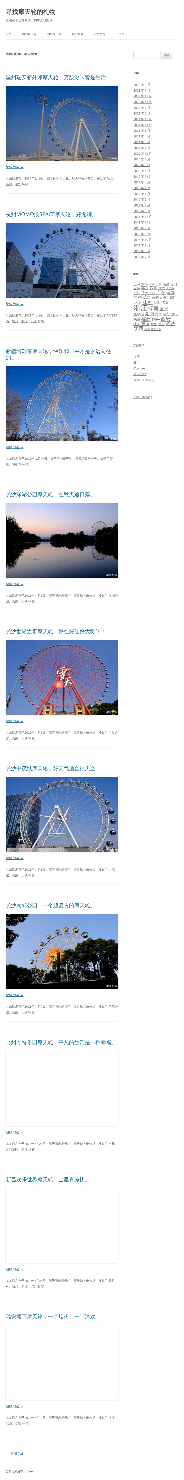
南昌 (166, 284)
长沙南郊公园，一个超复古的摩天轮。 (50, 905)
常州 (145, 292)
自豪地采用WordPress (20, 1471)
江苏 (147, 301)
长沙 (24, 601)
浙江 (110, 178)
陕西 (138, 328)
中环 (151, 284)
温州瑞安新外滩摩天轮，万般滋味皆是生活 (56, 77)
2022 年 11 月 (142, 102)
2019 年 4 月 (141, 205)
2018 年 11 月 (142, 222)
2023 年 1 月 (141, 90)
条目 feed (140, 368)
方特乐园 (12, 1149)
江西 (157, 302)
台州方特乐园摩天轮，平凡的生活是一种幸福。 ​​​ (62, 1042)
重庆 (145, 323)
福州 (136, 319)
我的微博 (99, 34)
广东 (161, 292)
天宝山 (170, 288)
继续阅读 (14, 166)
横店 (172, 297)
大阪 (161, 288)
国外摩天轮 (54, 34)
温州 (9, 184)
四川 (153, 287)
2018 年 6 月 (141, 234)
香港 (147, 329)
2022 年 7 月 (141, 107)
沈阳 (164, 302)
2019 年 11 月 (142, 176)
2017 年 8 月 (141, 251)
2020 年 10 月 (142, 153)
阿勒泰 (16, 464)
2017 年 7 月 (141, 257)
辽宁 (136, 324)
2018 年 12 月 (142, 216)
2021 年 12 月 (142, 119)
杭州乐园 (157, 297)
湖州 (158, 314)
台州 (112, 1143)
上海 (136, 284)
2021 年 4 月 (141, 136)
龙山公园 (156, 329)
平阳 (152, 293)
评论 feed (140, 374)
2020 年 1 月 (141, 171)
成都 (171, 292)
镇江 (161, 324)
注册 (136, 357)
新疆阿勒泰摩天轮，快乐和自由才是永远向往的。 (58, 354)
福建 (146, 318)
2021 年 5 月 (141, 130)
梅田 (165, 297)
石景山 (174, 314)
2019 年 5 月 (141, 199)
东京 (144, 284)
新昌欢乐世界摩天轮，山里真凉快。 (48, 1179)
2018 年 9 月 (141, 228)
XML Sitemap (142, 397)
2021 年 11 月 (142, 125)
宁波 (136, 292)
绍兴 (34, 1286)
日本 (137, 297)
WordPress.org (144, 379)
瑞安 (18, 184)
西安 (166, 318)
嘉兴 (145, 287)
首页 (9, 34)
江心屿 (137, 302)
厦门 (173, 284)
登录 (136, 362)
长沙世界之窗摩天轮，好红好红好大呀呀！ (56, 631)
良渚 (34, 321)
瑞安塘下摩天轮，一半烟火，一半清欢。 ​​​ (54, 1316)
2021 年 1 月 (141, 148)
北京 (158, 284)
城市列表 (77, 34)
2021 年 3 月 (141, 142)
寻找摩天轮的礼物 (31, 11)
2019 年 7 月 (141, 188)
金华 (154, 324)
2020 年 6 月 (141, 165)
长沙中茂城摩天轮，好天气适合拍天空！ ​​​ (54, 768)
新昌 (15, 1286)
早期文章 (14, 1453)
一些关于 (121, 34)
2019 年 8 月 (141, 182)
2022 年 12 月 (142, 96)
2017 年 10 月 (142, 239)
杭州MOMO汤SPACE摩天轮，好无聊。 (51, 214)
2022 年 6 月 (141, 113)
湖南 (15, 601)
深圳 (153, 308)
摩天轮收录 (79, 178)
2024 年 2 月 (141, 84)
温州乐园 (138, 314)
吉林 (136, 288)
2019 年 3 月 (141, 211)
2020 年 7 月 (141, 159)
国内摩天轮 (29, 34)
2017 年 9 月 (141, 245)
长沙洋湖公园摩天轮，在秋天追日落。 (50, 494)
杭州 (15, 321)
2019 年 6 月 (141, 193)
